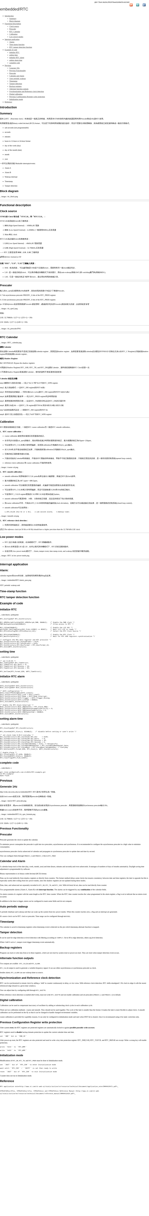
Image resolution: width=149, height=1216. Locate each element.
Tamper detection (15, 84)
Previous (8, 66)
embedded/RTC (14, 9)
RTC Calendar (14, 32)
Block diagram (14, 21)
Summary (12, 19)
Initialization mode (16, 99)
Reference (8, 102)
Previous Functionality (17, 71)
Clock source (14, 26)
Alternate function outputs (18, 89)
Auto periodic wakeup (17, 79)
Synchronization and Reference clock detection (26, 91)
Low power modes (16, 37)
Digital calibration (15, 94)
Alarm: (11, 42)
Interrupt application (12, 39)
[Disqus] (74, 1126)
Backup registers (15, 86)
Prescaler (12, 29)
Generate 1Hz (14, 68)
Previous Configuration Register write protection (27, 97)
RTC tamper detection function (20, 47)
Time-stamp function (16, 45)
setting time (13, 55)
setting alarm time (15, 60)
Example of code (11, 50)
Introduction (9, 16)
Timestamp (13, 81)
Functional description (13, 24)
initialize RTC (14, 52)
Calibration (13, 34)
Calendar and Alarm (16, 76)
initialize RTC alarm (16, 58)
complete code (14, 63)
